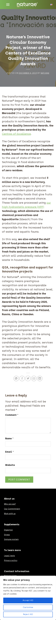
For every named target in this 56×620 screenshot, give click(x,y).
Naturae (45, 73)
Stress (7, 535)
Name (9, 438)
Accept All (28, 600)
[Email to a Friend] (34, 378)
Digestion (8, 530)
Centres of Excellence (16, 133)
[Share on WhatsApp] (16, 378)
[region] (28, 598)
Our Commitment (12, 509)
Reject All (28, 614)
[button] (8, 4)
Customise (28, 607)
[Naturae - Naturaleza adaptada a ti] (28, 5)
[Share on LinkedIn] (39, 378)
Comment (11, 415)
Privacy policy (10, 560)
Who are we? (10, 504)
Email (9, 451)
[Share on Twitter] (28, 378)
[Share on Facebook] (22, 378)
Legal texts (9, 556)
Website (10, 465)
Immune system (11, 539)
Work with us (9, 514)
